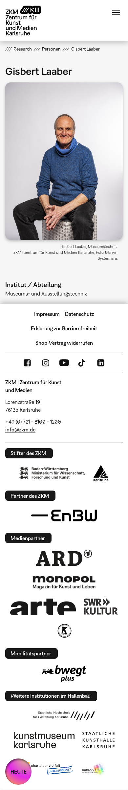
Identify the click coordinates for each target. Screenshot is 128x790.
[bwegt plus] (64, 673)
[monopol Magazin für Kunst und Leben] (64, 582)
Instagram (45, 363)
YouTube (64, 363)
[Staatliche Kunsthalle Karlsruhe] (98, 740)
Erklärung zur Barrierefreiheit (64, 328)
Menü (116, 12)
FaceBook (27, 363)
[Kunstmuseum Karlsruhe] (44, 740)
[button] (64, 161)
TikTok (82, 363)
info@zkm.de (20, 429)
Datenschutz (79, 314)
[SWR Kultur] (101, 606)
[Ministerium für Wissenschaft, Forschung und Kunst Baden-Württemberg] (52, 473)
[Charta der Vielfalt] (47, 769)
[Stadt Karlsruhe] (101, 473)
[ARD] (64, 558)
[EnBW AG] (64, 515)
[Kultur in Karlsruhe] (64, 631)
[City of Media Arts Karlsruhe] (94, 769)
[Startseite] (28, 20)
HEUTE (19, 772)
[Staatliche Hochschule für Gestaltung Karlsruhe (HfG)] (64, 716)
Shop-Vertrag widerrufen (64, 343)
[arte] (43, 607)
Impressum (47, 314)
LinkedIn (100, 363)
